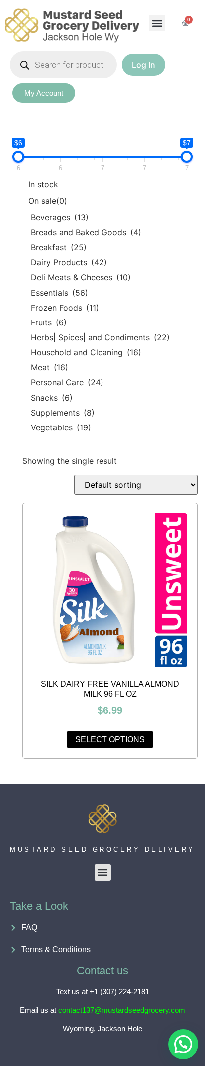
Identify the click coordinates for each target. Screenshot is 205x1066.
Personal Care (67, 382)
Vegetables (61, 427)
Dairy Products (69, 262)
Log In (143, 65)
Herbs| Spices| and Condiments (100, 337)
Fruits (49, 322)
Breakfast (59, 247)
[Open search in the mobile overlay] (63, 64)
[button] (157, 23)
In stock (43, 184)
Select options (110, 739)
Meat (49, 367)
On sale (47, 201)
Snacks (52, 398)
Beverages (60, 217)
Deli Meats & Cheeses (81, 277)
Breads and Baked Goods (86, 232)
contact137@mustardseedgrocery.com (121, 1010)
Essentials (59, 293)
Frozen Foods (65, 308)
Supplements (63, 413)
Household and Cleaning (86, 352)
